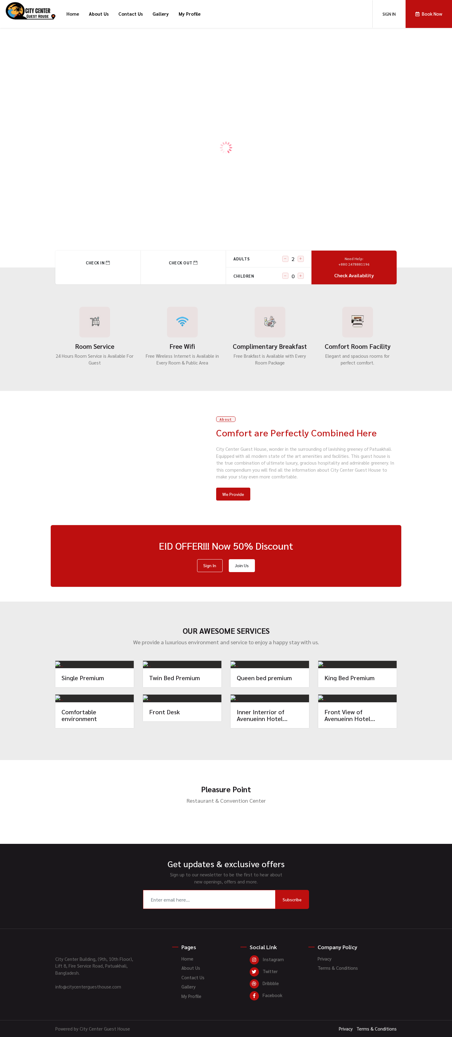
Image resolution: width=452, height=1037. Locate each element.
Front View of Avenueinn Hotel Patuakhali (347, 715)
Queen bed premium (264, 677)
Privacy (324, 958)
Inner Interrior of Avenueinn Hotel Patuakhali (260, 715)
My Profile (189, 14)
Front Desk (164, 711)
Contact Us (130, 14)
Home (72, 14)
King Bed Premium (349, 677)
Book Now (95, 664)
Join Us (242, 565)
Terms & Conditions (338, 968)
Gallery (161, 14)
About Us (99, 14)
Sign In (209, 565)
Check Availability (354, 267)
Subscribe (292, 899)
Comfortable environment (79, 715)
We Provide (233, 494)
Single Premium (82, 677)
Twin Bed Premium (174, 677)
